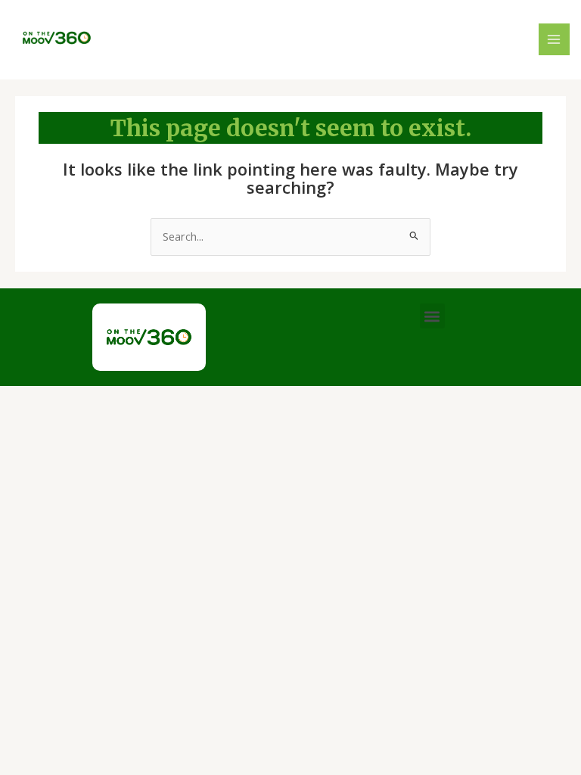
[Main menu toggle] (554, 39)
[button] (432, 315)
